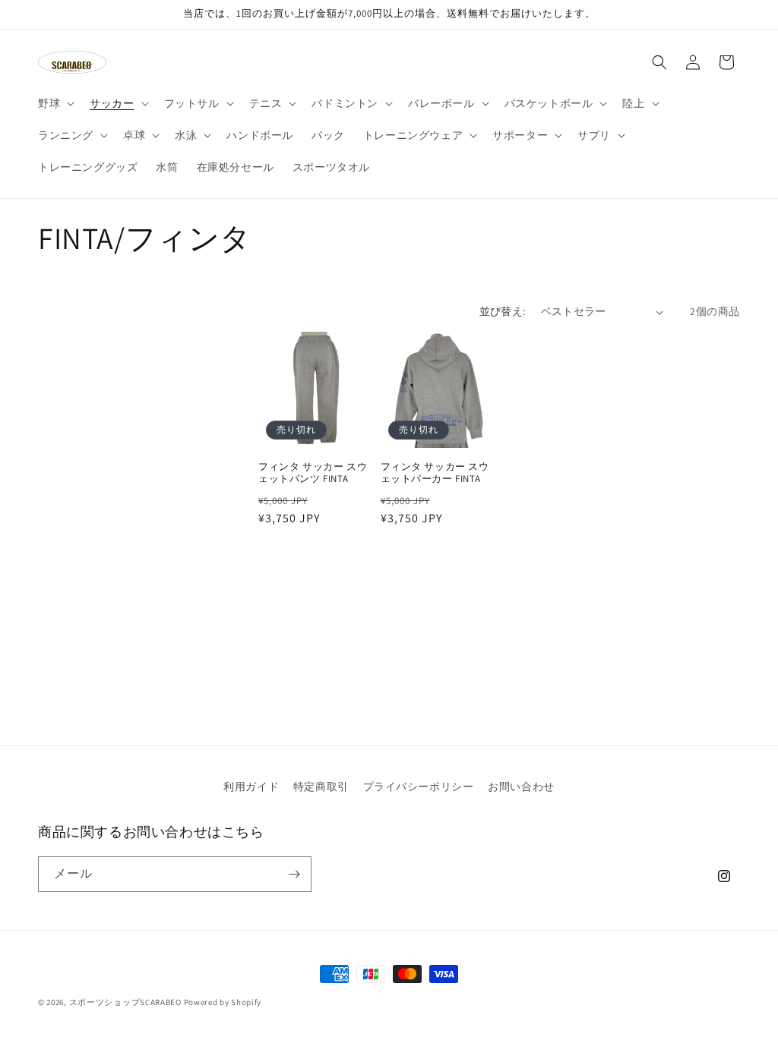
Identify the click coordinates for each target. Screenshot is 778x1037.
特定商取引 (321, 786)
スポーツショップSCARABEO (125, 1002)
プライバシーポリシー (418, 786)
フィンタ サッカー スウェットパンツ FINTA (312, 473)
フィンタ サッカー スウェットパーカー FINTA (435, 473)
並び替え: (502, 311)
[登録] (294, 874)
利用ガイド (251, 786)
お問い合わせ (521, 786)
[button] (55, 103)
